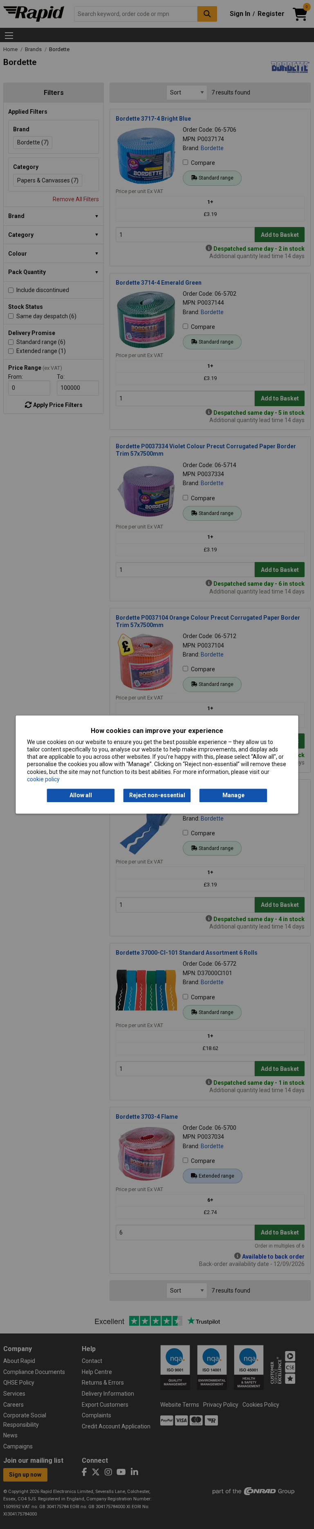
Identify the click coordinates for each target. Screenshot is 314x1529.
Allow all (81, 795)
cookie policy (43, 779)
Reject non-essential (157, 795)
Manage (233, 795)
